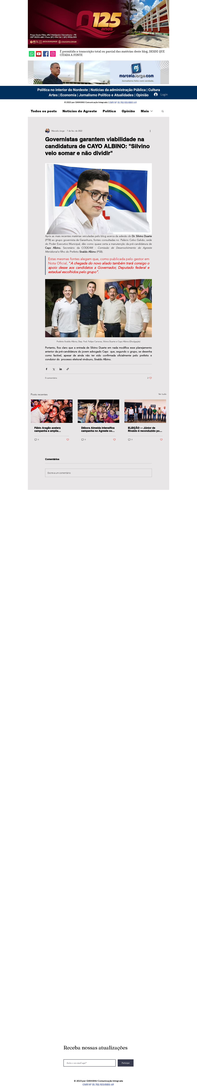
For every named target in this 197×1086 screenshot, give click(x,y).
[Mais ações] (150, 131)
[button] (162, 111)
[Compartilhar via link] (67, 369)
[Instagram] (53, 54)
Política (109, 111)
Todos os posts (44, 111)
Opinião (128, 111)
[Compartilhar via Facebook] (46, 369)
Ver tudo (162, 394)
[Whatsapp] (31, 54)
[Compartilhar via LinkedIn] (60, 369)
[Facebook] (46, 54)
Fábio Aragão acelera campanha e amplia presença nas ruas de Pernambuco (47, 429)
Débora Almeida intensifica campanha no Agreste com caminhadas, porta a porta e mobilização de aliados (98, 429)
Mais (145, 111)
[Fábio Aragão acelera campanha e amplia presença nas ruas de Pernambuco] (52, 411)
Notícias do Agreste (79, 111)
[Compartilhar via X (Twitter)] (53, 369)
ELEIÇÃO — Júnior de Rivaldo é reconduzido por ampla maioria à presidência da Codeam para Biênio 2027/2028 (144, 429)
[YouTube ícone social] (39, 54)
